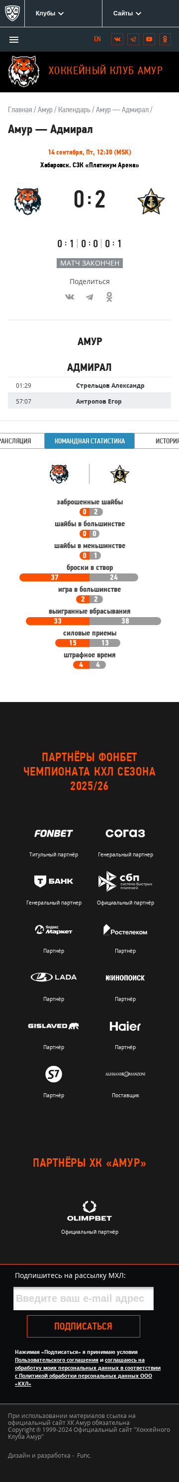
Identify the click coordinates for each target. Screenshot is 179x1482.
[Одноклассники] (109, 297)
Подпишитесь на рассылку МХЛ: (70, 1275)
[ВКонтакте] (70, 297)
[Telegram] (89, 297)
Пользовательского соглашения (56, 1359)
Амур (45, 110)
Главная (20, 110)
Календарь (74, 110)
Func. (84, 1455)
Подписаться (83, 1327)
